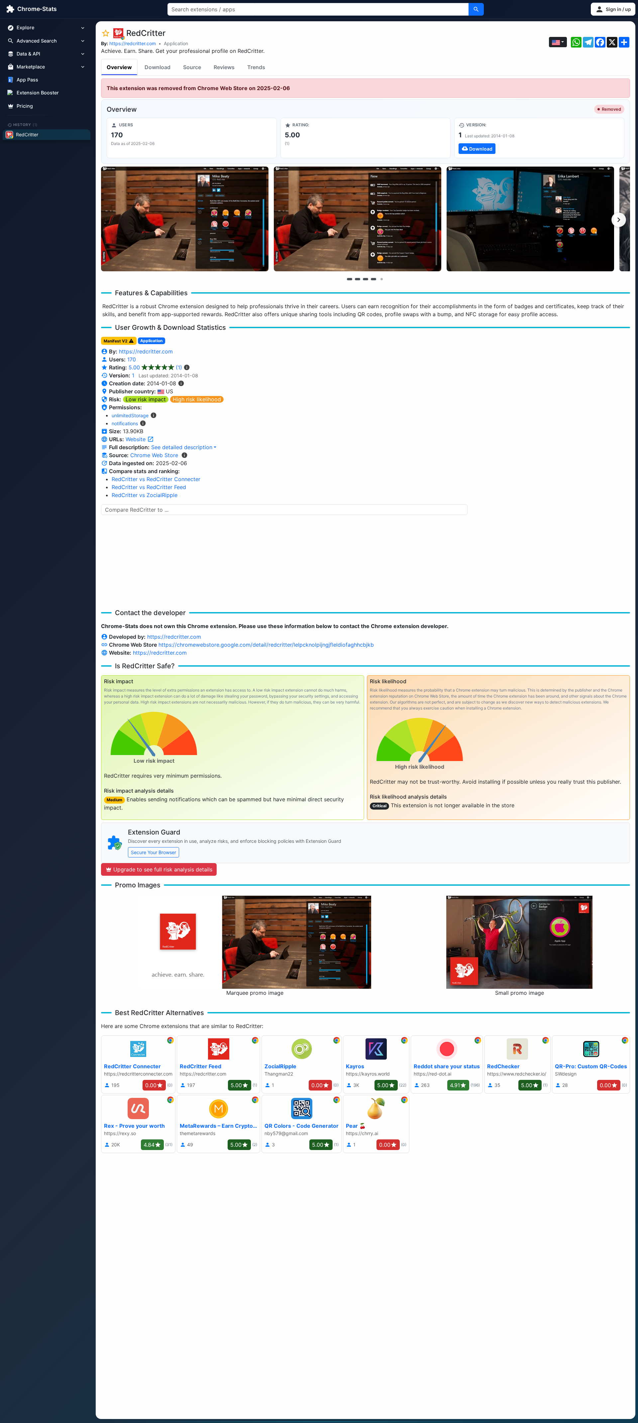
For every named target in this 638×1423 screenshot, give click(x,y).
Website (136, 439)
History (25, 124)
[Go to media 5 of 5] (381, 279)
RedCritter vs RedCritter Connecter (156, 479)
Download (157, 67)
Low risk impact (146, 399)
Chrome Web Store (154, 455)
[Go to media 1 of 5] (350, 279)
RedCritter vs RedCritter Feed (149, 487)
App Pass (27, 80)
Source (192, 67)
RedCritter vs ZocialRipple (144, 495)
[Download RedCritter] (539, 138)
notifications (125, 423)
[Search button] (476, 9)
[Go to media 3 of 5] (366, 279)
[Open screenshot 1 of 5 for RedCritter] (184, 219)
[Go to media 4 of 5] (373, 279)
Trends (256, 67)
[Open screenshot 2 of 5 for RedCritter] (357, 219)
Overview (119, 67)
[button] (613, 9)
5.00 (155, 367)
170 (131, 359)
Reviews (224, 67)
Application (176, 43)
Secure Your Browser (153, 852)
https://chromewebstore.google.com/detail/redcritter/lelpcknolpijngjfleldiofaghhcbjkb (266, 644)
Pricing (25, 106)
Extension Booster (38, 93)
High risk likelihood (197, 399)
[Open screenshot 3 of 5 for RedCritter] (530, 219)
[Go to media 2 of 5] (358, 279)
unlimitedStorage (130, 415)
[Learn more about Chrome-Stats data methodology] (184, 455)
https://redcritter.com (132, 43)
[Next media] (618, 219)
